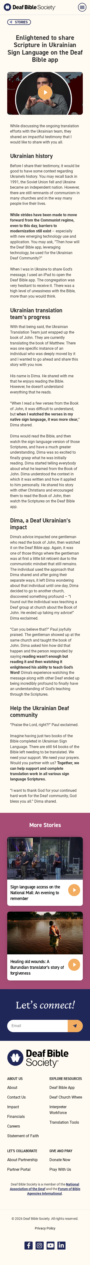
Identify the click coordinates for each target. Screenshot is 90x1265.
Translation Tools (64, 1122)
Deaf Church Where (65, 1097)
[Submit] (75, 1026)
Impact (13, 1107)
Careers (13, 1126)
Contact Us (16, 1097)
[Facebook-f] (28, 1246)
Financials (16, 1116)
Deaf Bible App (62, 1087)
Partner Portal (18, 1169)
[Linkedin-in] (61, 1246)
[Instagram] (40, 1246)
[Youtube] (51, 1246)
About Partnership (22, 1160)
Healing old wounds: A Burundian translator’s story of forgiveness (37, 967)
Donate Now (59, 1160)
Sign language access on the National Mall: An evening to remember (35, 892)
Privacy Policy (45, 1228)
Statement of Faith (23, 1136)
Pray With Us (60, 1169)
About (12, 1087)
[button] (82, 7)
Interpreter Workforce (58, 1110)
